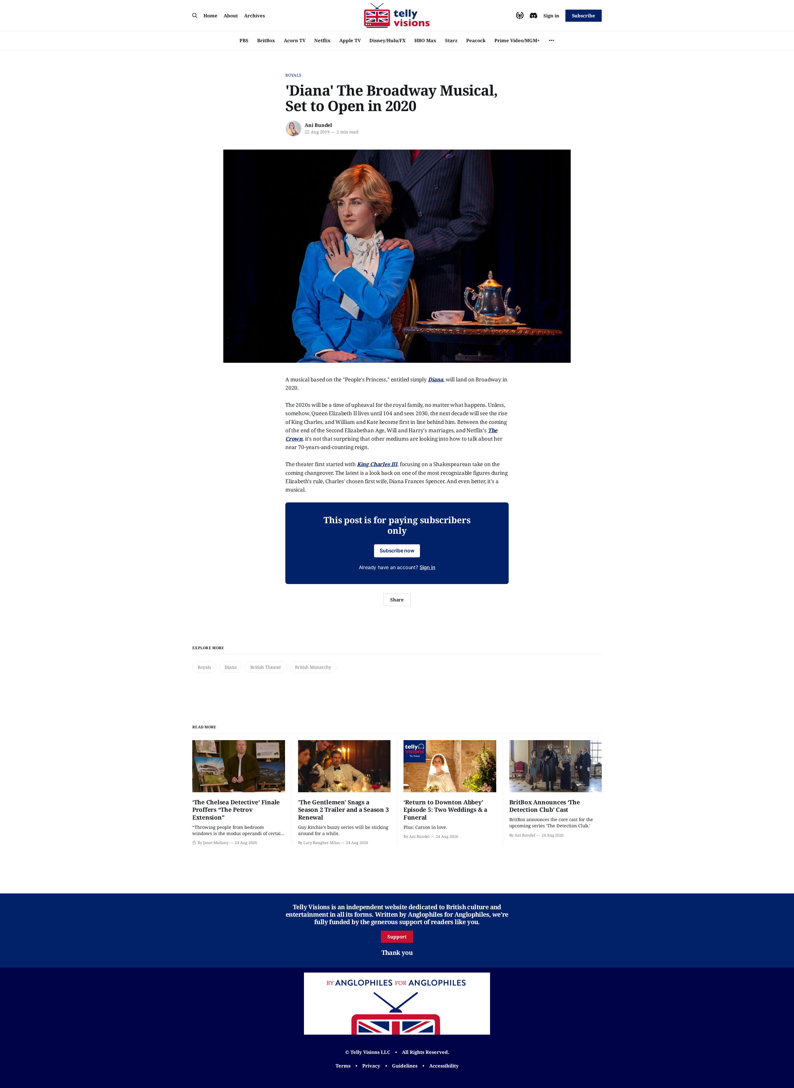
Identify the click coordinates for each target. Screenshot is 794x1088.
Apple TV (350, 40)
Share (397, 599)
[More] (551, 40)
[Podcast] (520, 15)
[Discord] (533, 15)
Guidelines (404, 1066)
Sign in (551, 15)
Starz (451, 40)
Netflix (322, 40)
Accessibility (444, 1066)
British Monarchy (313, 667)
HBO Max (425, 40)
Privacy (371, 1066)
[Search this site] (195, 15)
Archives (254, 15)
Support (397, 936)
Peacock (476, 40)
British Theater (265, 667)
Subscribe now (397, 550)
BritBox (266, 40)
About (231, 15)
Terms (343, 1066)
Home (210, 15)
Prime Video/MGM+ (517, 40)
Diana (231, 667)
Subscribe (583, 15)
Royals (293, 75)
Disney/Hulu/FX (387, 40)
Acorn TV (295, 40)
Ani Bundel (318, 125)
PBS (243, 40)
